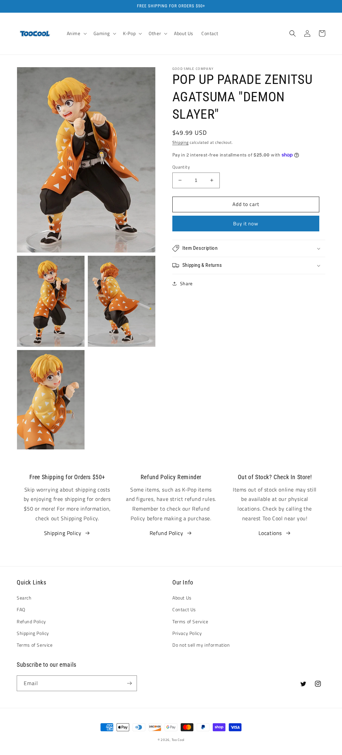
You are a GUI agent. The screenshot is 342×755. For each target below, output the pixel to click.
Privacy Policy (187, 633)
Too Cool (178, 739)
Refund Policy (166, 533)
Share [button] (186, 283)
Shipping (180, 142)
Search (24, 597)
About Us (182, 597)
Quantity (181, 167)
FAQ (21, 609)
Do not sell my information (201, 644)
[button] (76, 33)
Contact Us (184, 609)
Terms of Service (35, 644)
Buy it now (245, 223)
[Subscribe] (129, 683)
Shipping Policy (62, 533)
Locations (270, 533)
